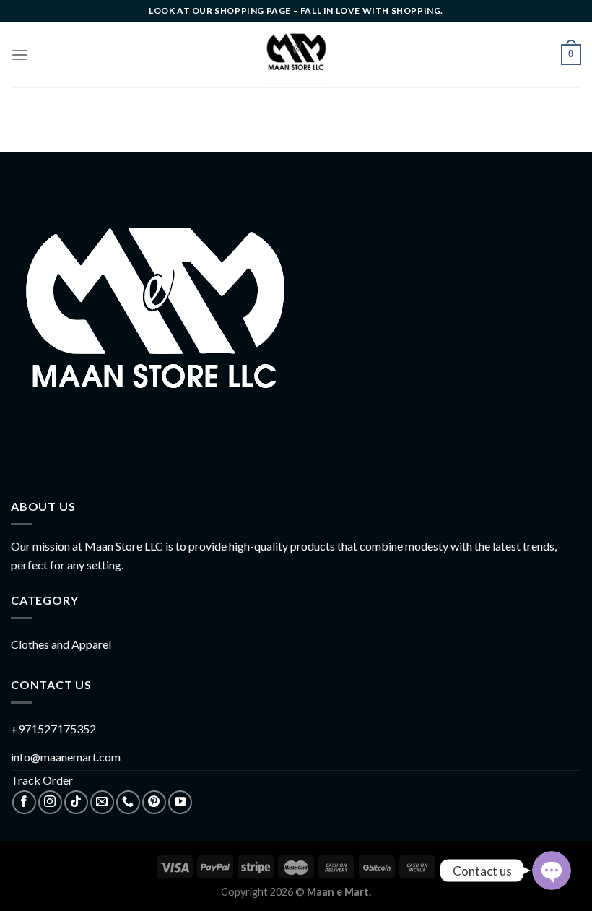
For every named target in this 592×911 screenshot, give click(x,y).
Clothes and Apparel (61, 644)
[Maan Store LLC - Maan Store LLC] (296, 54)
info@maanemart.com (66, 757)
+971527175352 (53, 728)
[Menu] (19, 54)
